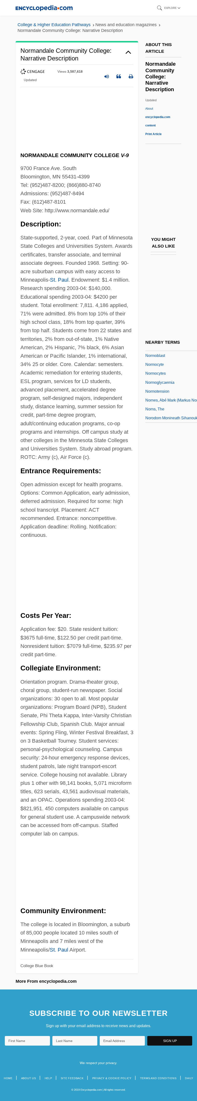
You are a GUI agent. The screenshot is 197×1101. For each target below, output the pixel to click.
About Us (28, 1078)
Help (48, 1078)
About (157, 117)
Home (8, 1078)
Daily (189, 1078)
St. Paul (59, 280)
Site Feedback (72, 1078)
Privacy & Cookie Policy (111, 1078)
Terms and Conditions (158, 1078)
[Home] (44, 8)
